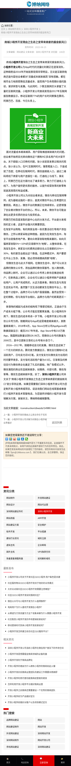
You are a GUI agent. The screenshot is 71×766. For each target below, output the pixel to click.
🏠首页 (8, 761)
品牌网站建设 (12, 720)
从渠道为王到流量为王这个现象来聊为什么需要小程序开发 (35, 613)
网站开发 (42, 727)
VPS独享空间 (44, 552)
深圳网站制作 (12, 740)
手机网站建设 (12, 747)
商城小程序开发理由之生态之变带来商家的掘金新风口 (26, 32)
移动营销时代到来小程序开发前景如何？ (26, 625)
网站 (40, 720)
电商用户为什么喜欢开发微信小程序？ (25, 607)
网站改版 (10, 518)
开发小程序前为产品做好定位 (21, 696)
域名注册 (42, 538)
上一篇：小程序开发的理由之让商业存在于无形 (25, 415)
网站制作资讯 (14, 29)
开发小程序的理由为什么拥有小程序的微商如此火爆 (31, 666)
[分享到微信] (26, 439)
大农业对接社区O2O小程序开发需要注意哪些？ (29, 589)
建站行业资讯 (12, 538)
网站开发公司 (44, 740)
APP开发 (42, 518)
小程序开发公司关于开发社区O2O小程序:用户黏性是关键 (34, 577)
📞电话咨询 (25, 761)
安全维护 (42, 525)
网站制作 (10, 498)
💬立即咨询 (44, 760)
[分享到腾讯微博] (18, 439)
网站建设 (21, 52)
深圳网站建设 (44, 747)
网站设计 (10, 505)
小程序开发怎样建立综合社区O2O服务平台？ (28, 631)
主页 (3, 29)
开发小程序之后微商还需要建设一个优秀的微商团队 (31, 690)
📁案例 (63, 761)
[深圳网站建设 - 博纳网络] (35, 4)
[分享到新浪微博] (14, 439)
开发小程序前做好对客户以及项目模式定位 (27, 702)
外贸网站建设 (44, 498)
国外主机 (10, 552)
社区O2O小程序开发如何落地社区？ (24, 595)
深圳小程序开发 (31, 29)
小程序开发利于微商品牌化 (20, 660)
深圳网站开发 (44, 733)
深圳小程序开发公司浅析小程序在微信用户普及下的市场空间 (36, 648)
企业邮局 (42, 545)
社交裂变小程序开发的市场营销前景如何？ (27, 619)
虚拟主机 (10, 545)
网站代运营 (43, 505)
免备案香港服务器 (14, 558)
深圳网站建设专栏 (14, 511)
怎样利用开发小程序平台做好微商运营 (25, 684)
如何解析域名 (44, 558)
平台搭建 (42, 532)
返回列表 (57, 422)
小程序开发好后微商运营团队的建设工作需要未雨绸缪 (32, 672)
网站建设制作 (12, 727)
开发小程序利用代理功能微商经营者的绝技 (27, 678)
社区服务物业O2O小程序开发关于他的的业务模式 (30, 583)
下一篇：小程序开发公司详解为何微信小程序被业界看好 (25, 421)
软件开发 (10, 532)
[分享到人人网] (22, 439)
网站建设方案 (12, 525)
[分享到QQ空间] (10, 439)
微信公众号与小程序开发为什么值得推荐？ (27, 601)
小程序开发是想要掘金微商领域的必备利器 (27, 654)
